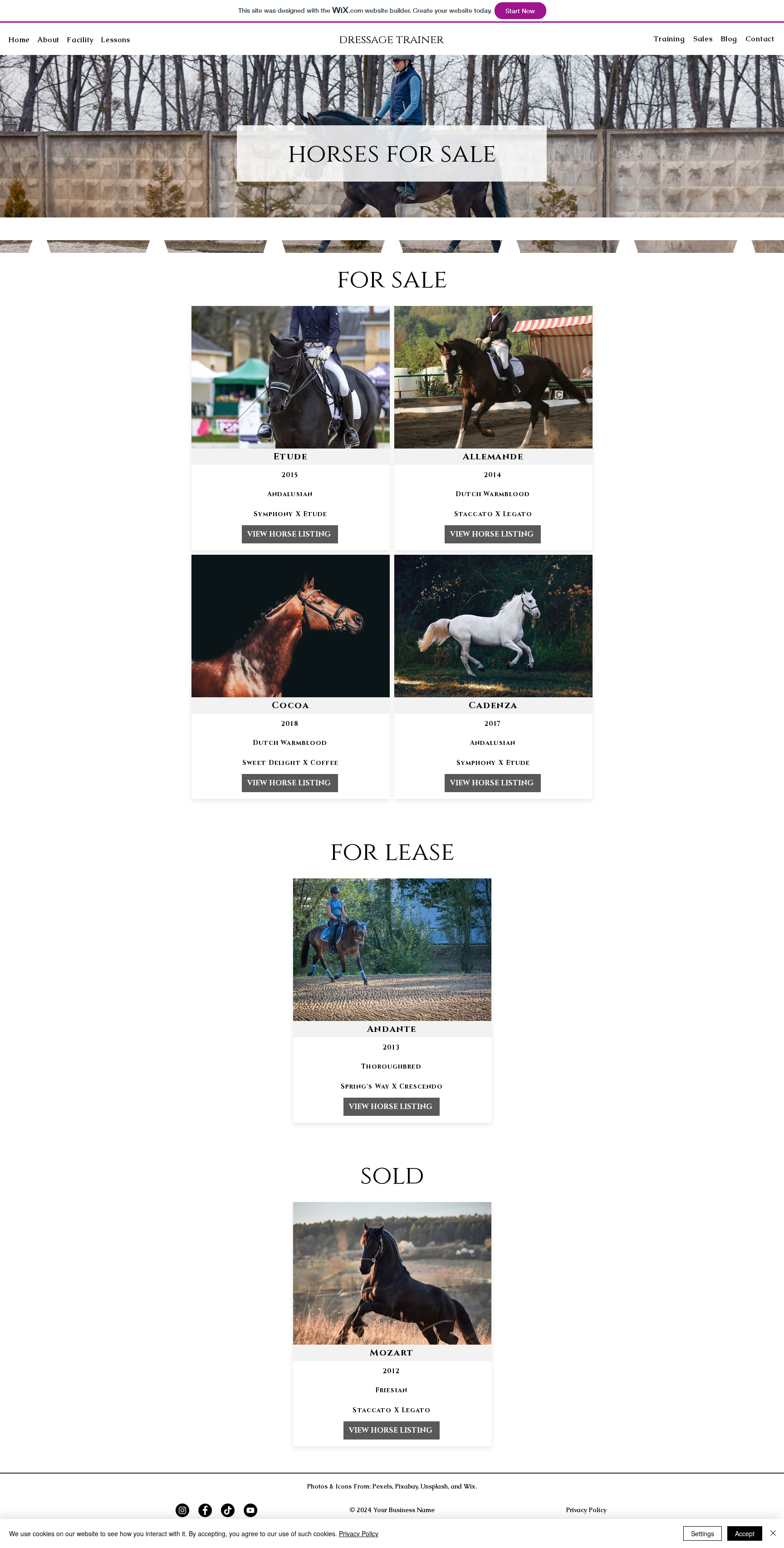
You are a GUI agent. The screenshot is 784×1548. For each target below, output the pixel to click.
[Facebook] (205, 1510)
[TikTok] (228, 1510)
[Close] (773, 1533)
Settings (702, 1533)
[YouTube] (250, 1510)
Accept (745, 1533)
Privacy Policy (358, 1533)
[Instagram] (182, 1510)
